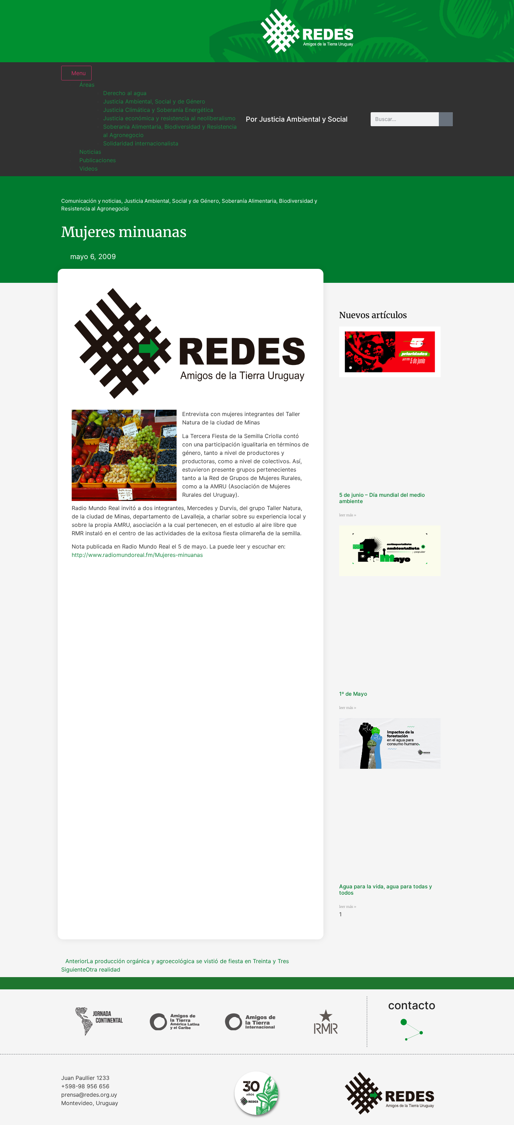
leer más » (347, 515)
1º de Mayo (353, 693)
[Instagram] (374, 31)
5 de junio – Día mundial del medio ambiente (382, 498)
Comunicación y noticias (91, 201)
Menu (78, 73)
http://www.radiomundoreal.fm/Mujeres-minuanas (137, 554)
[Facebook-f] (396, 31)
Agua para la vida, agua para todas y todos (385, 889)
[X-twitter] (419, 31)
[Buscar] (446, 119)
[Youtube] (442, 31)
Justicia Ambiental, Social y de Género (171, 201)
